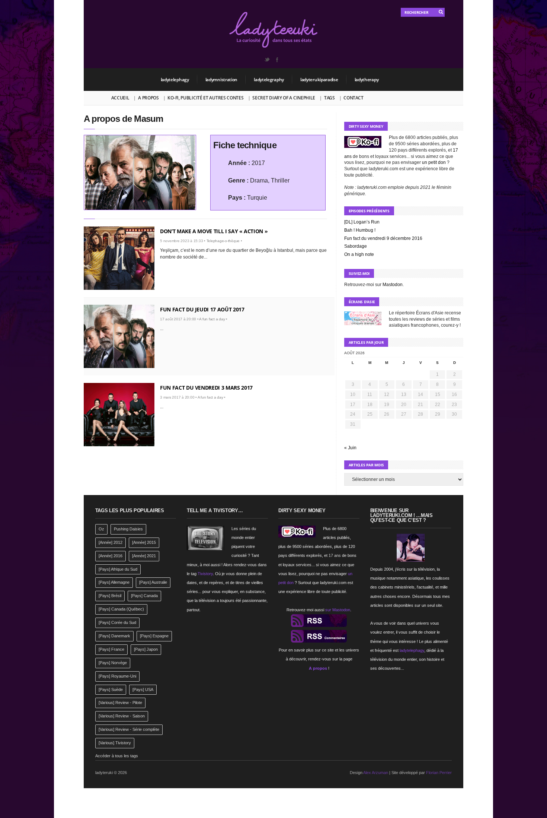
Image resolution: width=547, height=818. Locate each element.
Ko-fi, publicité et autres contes (205, 98)
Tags (329, 98)
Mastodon (393, 284)
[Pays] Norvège (113, 662)
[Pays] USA (142, 689)
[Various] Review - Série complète (129, 729)
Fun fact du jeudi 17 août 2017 (202, 309)
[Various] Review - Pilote (120, 702)
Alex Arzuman (375, 772)
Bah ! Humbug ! (359, 230)
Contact (353, 98)
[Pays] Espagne (154, 636)
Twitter (267, 59)
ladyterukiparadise (319, 79)
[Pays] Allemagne (114, 582)
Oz (101, 529)
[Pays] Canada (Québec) (121, 609)
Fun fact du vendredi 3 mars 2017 (206, 387)
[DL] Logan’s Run (362, 222)
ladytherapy (367, 79)
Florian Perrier (439, 772)
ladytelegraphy (269, 79)
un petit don (434, 162)
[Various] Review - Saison (122, 716)
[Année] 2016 (110, 556)
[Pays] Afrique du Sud (118, 569)
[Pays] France (111, 649)
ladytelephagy (175, 79)
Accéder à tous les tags (116, 756)
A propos (148, 98)
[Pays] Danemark (114, 636)
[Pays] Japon (146, 649)
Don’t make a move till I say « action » (214, 231)
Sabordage (355, 246)
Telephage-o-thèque (223, 241)
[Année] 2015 (144, 542)
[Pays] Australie (153, 582)
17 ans (335, 555)
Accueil (120, 98)
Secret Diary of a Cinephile (283, 98)
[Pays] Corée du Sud (117, 622)
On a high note (359, 254)
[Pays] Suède (111, 689)
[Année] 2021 (144, 556)
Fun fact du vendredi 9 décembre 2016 (383, 238)
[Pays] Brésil (110, 595)
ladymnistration (221, 79)
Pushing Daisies (128, 529)
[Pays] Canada (144, 595)
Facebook (277, 59)
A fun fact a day (212, 319)
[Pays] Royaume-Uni (117, 676)
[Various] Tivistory (115, 743)
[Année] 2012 (110, 542)
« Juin (350, 447)
